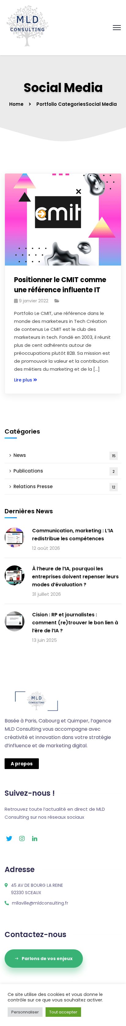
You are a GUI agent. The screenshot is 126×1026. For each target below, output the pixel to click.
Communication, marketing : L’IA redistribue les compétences (72, 534)
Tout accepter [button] (63, 1012)
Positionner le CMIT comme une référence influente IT (60, 285)
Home (16, 104)
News (64, 455)
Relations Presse (64, 486)
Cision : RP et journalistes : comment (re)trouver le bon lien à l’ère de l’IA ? (75, 622)
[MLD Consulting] (27, 27)
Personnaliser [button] (25, 1012)
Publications (64, 471)
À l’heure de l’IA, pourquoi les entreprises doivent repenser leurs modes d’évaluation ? (75, 576)
